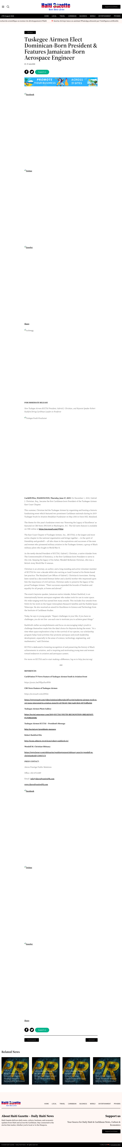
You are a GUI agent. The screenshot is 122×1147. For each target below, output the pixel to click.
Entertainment (104, 16)
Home (46, 16)
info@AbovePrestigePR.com (42, 778)
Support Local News (111, 7)
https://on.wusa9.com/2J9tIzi (51, 529)
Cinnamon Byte (115, 1145)
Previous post (31, 1040)
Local (54, 16)
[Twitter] (61, 205)
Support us (42, 72)
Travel (62, 16)
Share (26, 323)
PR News (117, 16)
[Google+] (61, 282)
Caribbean (72, 16)
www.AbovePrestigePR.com (36, 784)
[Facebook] (61, 129)
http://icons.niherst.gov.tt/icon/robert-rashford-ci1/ (46, 740)
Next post (92, 1040)
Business (83, 16)
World (92, 16)
